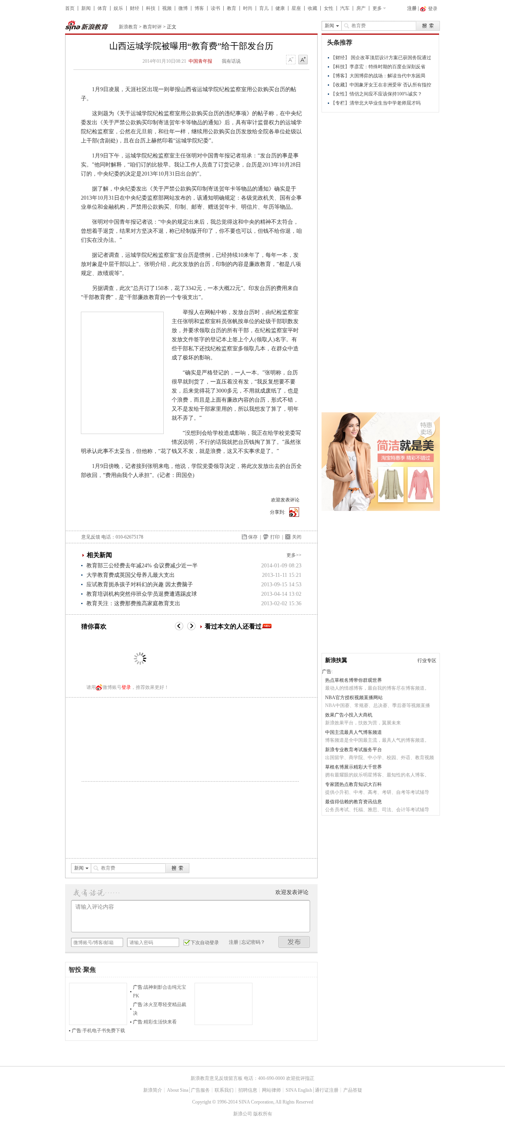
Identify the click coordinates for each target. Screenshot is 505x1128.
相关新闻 (99, 555)
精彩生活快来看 (160, 1022)
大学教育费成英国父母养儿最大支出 (130, 575)
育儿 (264, 8)
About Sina (177, 1090)
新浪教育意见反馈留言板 (217, 1078)
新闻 (86, 8)
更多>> (293, 555)
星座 (296, 8)
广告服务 (200, 1090)
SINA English (299, 1090)
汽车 (345, 8)
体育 (102, 8)
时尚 (247, 8)
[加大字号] (303, 60)
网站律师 (271, 1090)
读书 (215, 8)
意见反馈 (90, 537)
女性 (328, 8)
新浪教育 (128, 27)
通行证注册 (327, 1090)
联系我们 (224, 1090)
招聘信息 (247, 1090)
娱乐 (118, 8)
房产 (361, 8)
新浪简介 (152, 1090)
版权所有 (262, 1114)
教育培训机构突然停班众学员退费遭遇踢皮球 (141, 594)
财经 (134, 8)
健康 (280, 8)
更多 (377, 8)
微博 (183, 8)
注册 (412, 8)
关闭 (296, 537)
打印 (275, 537)
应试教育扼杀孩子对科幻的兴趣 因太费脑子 (139, 584)
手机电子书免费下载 (103, 1030)
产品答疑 (352, 1090)
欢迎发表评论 (285, 500)
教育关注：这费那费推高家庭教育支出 (133, 603)
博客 (199, 8)
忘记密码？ (253, 942)
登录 (126, 687)
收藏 (312, 8)
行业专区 (426, 660)
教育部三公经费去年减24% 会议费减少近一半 (142, 566)
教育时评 (152, 27)
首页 (70, 8)
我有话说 (231, 61)
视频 (167, 8)
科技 (150, 8)
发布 (294, 941)
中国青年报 (200, 61)
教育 (231, 8)
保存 (253, 537)
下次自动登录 (205, 942)
